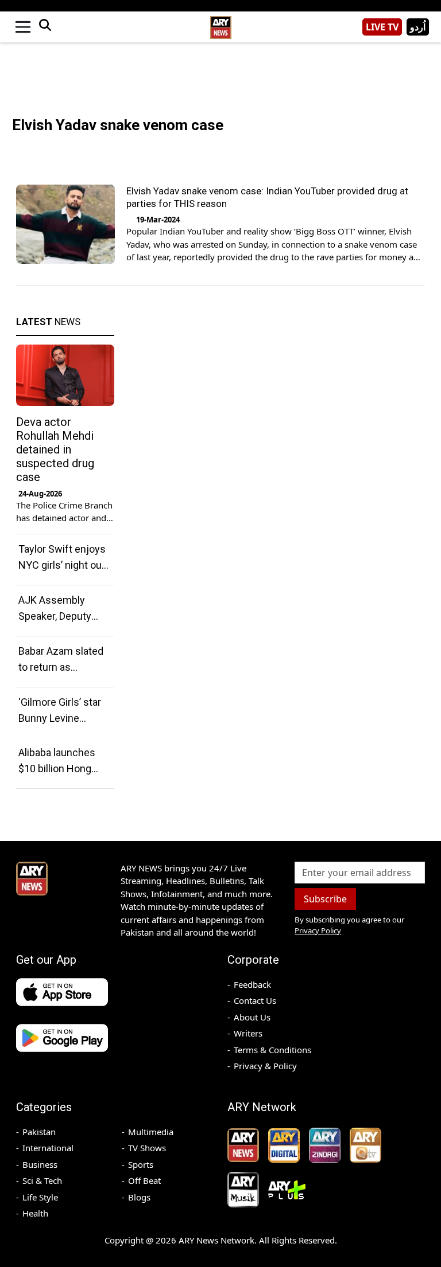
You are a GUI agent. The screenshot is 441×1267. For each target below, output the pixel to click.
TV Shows (147, 1147)
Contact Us (255, 1000)
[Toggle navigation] (23, 27)
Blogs (139, 1197)
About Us (252, 1017)
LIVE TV (382, 27)
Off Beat (144, 1180)
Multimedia (150, 1131)
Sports (140, 1164)
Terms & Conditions (272, 1049)
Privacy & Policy (265, 1066)
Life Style (40, 1197)
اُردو (417, 27)
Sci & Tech (42, 1180)
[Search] (45, 27)
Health (35, 1213)
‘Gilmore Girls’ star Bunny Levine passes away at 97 (60, 718)
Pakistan (39, 1131)
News (48, 321)
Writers (248, 1033)
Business (39, 1164)
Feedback (252, 984)
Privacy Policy (318, 930)
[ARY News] (220, 22)
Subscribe (325, 899)
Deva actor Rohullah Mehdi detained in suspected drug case (55, 449)
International (48, 1147)
